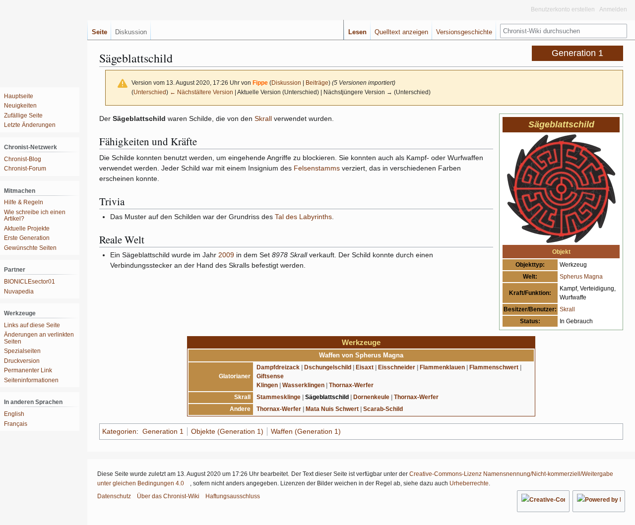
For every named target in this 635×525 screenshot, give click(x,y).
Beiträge (317, 82)
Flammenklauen (442, 367)
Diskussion (286, 82)
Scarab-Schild (383, 409)
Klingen (267, 385)
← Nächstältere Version (201, 92)
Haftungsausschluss (232, 496)
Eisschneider (396, 367)
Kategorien (119, 431)
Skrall (567, 309)
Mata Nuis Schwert (332, 409)
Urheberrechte (469, 483)
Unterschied (149, 92)
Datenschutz (114, 496)
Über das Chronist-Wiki (168, 496)
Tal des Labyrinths (303, 217)
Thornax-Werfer (351, 385)
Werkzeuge (361, 343)
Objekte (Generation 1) (227, 431)
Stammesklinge (278, 397)
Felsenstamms (317, 168)
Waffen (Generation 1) (306, 431)
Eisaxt (365, 367)
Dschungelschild (327, 367)
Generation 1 (163, 431)
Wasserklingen (303, 385)
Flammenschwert (493, 367)
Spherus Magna (581, 276)
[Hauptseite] (39, 39)
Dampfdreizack (278, 367)
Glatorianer (235, 376)
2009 (226, 255)
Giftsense (270, 376)
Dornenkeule (371, 397)
